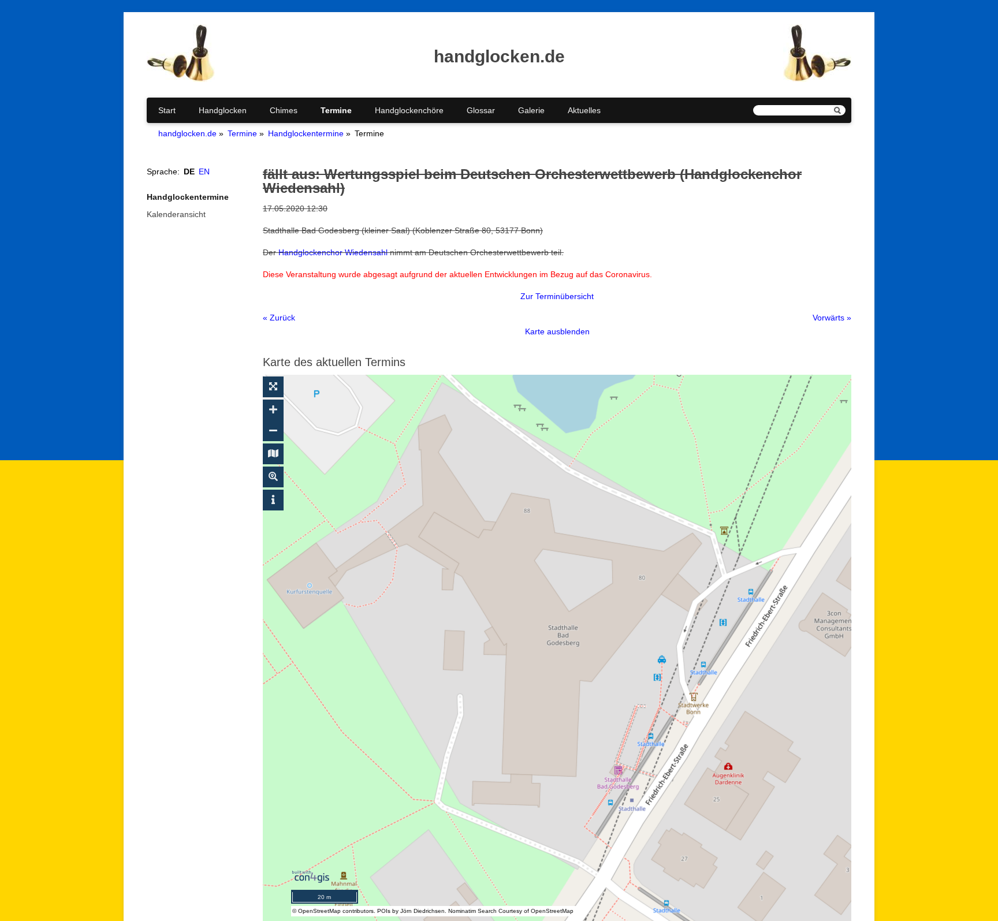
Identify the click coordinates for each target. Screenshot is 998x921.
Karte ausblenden (557, 331)
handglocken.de (187, 133)
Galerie (531, 110)
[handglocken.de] (181, 79)
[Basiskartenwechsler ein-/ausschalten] (273, 453)
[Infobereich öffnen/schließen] (273, 500)
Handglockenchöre (409, 110)
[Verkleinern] (273, 430)
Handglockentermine (306, 133)
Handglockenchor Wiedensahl (333, 252)
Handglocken (223, 110)
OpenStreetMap (319, 911)
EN (204, 171)
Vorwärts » (832, 317)
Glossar (481, 110)
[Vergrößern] (273, 410)
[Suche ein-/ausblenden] (273, 477)
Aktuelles (584, 110)
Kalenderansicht (176, 214)
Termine (336, 110)
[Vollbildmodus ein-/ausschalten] (273, 386)
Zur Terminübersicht (557, 296)
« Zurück (279, 317)
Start (167, 110)
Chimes (283, 110)
